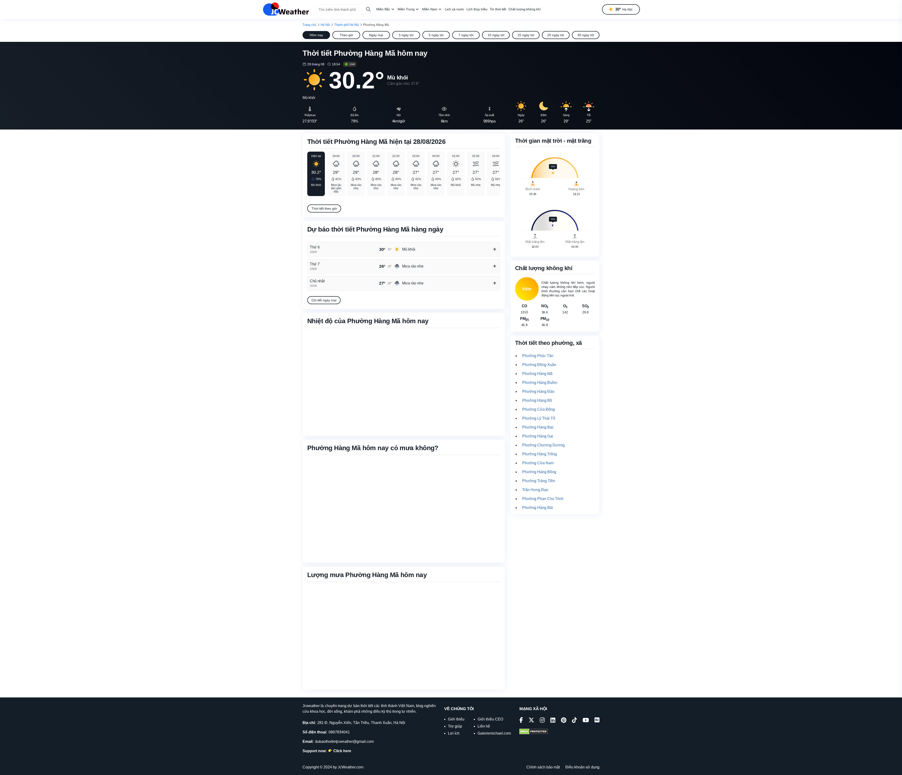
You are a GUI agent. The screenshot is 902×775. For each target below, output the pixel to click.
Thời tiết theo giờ (324, 208)
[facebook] (521, 721)
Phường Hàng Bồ (537, 400)
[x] (531, 721)
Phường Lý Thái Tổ (538, 418)
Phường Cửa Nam (538, 463)
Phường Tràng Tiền (538, 481)
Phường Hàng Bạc (538, 427)
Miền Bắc (383, 9)
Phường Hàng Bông (539, 472)
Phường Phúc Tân (537, 356)
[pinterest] (563, 721)
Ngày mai (376, 35)
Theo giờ (346, 35)
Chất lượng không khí (525, 9)
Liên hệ (484, 726)
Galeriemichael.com (494, 733)
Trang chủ (309, 25)
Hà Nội (325, 25)
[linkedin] (552, 721)
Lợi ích (453, 733)
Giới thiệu (456, 719)
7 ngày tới (466, 35)
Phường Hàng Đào (538, 391)
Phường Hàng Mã (537, 374)
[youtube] (586, 721)
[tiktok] (574, 721)
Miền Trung (406, 9)
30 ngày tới (585, 35)
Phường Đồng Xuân (539, 365)
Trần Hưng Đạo (535, 490)
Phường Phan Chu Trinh (543, 499)
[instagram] (542, 721)
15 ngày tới (525, 35)
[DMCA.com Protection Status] (533, 732)
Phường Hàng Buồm (539, 383)
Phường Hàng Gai (537, 436)
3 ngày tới (406, 35)
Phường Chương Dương (543, 445)
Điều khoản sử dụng (582, 767)
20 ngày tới (555, 35)
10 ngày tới (496, 35)
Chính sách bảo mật (543, 767)
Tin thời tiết (498, 9)
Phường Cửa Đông (538, 409)
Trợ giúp (455, 726)
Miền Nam (429, 9)
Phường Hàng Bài (537, 508)
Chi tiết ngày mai (323, 300)
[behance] (597, 721)
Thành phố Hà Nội (346, 25)
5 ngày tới (436, 35)
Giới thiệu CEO (490, 719)
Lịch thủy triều (477, 9)
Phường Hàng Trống (539, 454)
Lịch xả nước (454, 9)
